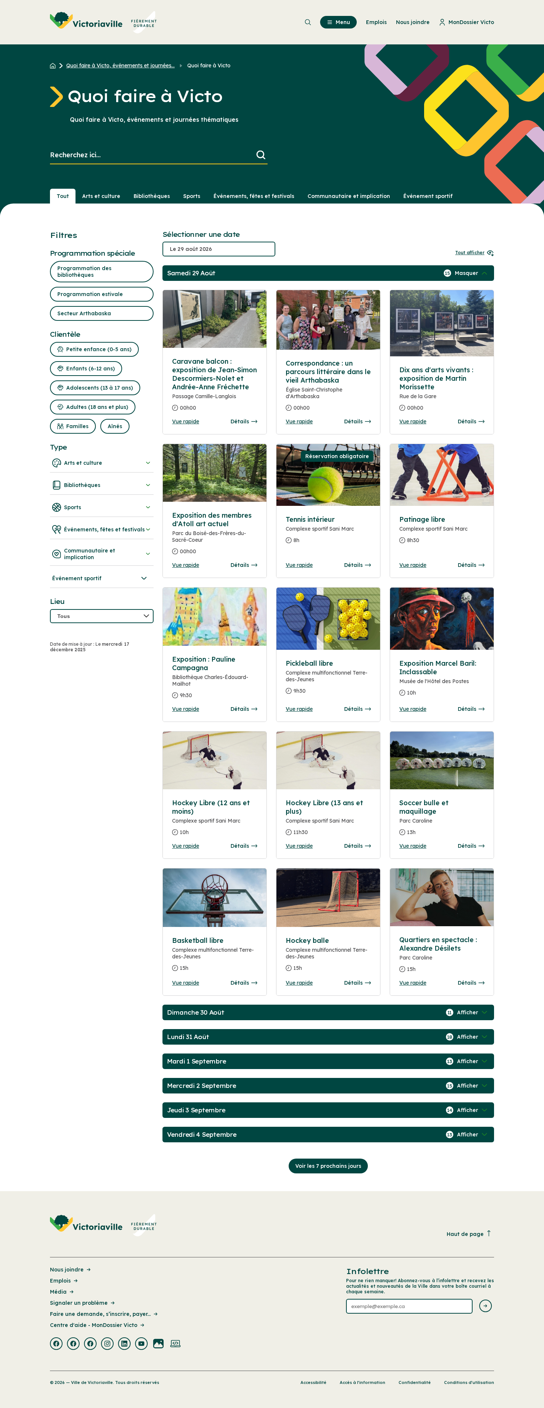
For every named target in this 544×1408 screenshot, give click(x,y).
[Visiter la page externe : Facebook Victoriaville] (56, 1344)
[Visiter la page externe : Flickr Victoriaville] (158, 1344)
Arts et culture (101, 196)
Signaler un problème (79, 1303)
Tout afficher (469, 252)
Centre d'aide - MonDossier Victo (93, 1325)
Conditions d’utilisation (469, 1382)
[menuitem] (103, 22)
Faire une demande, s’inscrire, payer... (100, 1314)
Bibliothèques (152, 196)
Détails (240, 421)
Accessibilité (313, 1382)
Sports (191, 196)
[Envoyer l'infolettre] (485, 1306)
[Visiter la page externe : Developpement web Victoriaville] (175, 1344)
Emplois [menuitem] (376, 22)
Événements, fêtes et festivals (254, 196)
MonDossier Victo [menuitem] (471, 22)
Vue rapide (185, 421)
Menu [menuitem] (343, 22)
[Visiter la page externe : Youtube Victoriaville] (141, 1344)
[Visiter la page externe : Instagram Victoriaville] (107, 1344)
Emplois (60, 1280)
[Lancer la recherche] (261, 155)
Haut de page (465, 1234)
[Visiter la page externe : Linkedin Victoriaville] (124, 1344)
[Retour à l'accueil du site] (54, 65)
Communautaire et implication (349, 196)
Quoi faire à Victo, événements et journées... (120, 65)
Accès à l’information (362, 1382)
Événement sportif (428, 196)
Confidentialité (415, 1382)
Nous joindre (67, 1269)
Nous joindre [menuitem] (413, 22)
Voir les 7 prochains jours (328, 1166)
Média (58, 1291)
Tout (63, 196)
